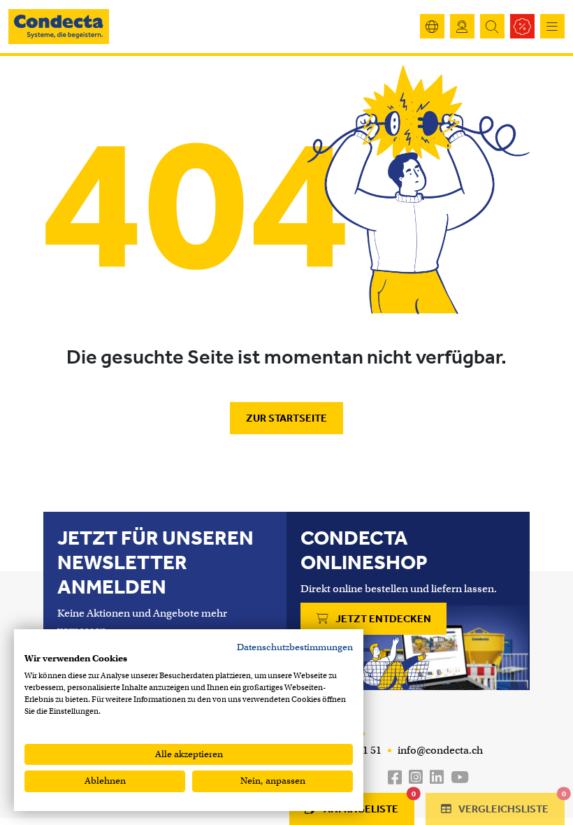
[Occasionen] (522, 26)
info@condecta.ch (439, 750)
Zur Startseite (286, 418)
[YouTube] (459, 777)
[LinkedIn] (436, 777)
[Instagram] (415, 777)
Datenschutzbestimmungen (295, 647)
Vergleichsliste (510, 804)
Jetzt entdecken (382, 618)
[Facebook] (394, 777)
